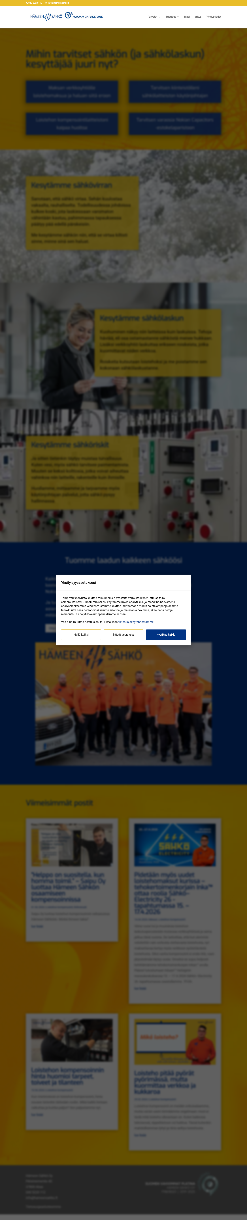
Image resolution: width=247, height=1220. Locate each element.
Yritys (198, 17)
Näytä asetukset (123, 634)
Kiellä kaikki (81, 634)
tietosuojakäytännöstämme (136, 622)
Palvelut (152, 17)
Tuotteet (171, 17)
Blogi (187, 17)
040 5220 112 (35, 3)
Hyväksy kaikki (165, 634)
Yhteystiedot (213, 17)
